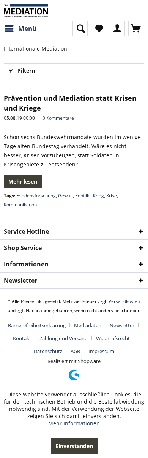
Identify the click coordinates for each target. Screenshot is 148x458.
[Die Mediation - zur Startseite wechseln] (26, 10)
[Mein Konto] (117, 28)
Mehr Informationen (74, 423)
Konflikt (83, 195)
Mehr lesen (22, 181)
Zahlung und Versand (63, 338)
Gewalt (65, 195)
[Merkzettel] (98, 28)
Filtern (26, 70)
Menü (27, 28)
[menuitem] (20, 28)
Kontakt (22, 338)
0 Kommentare (58, 118)
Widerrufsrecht (113, 338)
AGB (75, 351)
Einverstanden (74, 446)
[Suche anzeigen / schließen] (80, 28)
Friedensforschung (36, 195)
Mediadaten (87, 325)
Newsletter (122, 325)
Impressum (101, 351)
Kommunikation (20, 204)
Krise (111, 195)
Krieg (98, 195)
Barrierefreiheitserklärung (37, 325)
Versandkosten (124, 301)
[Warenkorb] (135, 28)
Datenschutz (48, 351)
